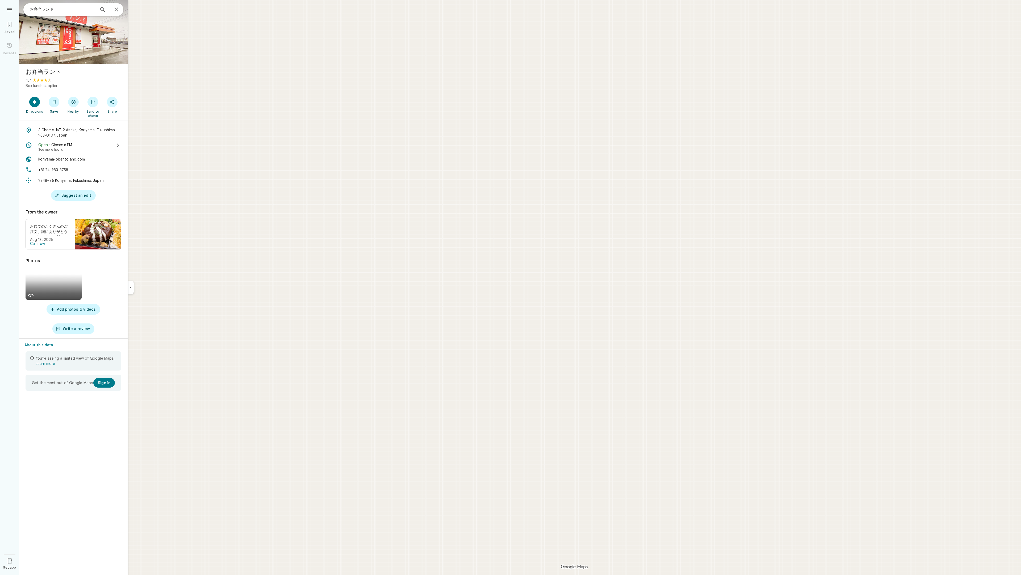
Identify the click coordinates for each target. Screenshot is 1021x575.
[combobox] (62, 9)
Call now (37, 243)
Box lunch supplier (41, 85)
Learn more (45, 363)
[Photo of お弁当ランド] (73, 32)
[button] (73, 234)
